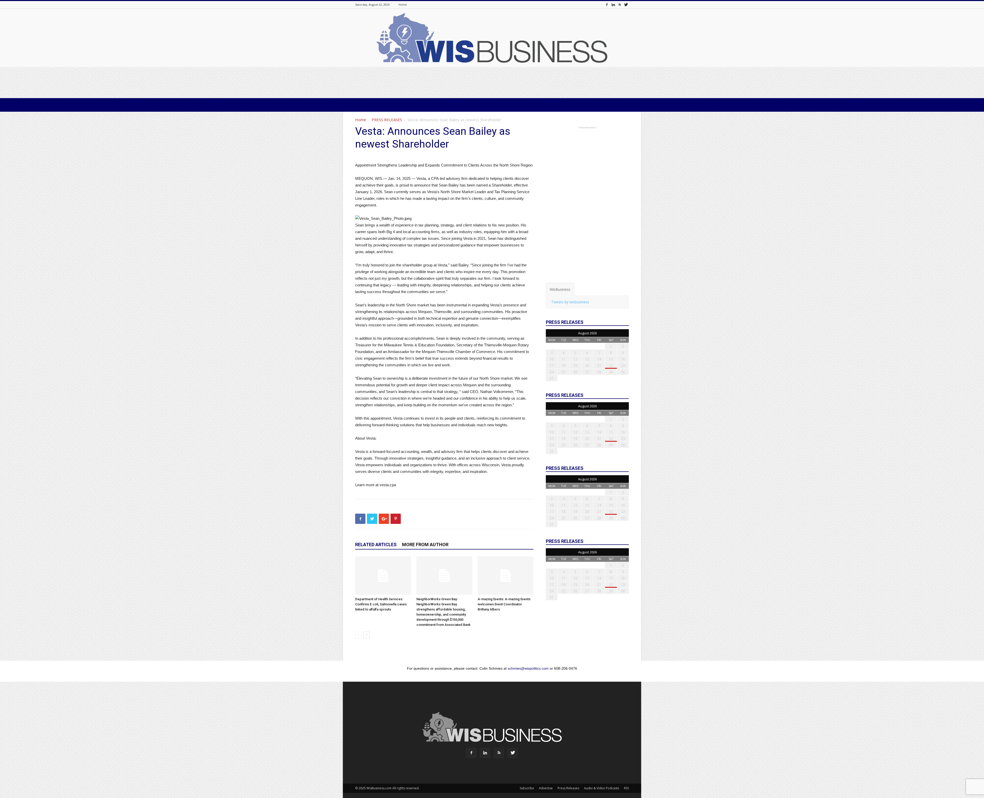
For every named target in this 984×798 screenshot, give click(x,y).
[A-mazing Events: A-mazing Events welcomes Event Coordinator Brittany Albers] (506, 575)
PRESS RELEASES (387, 119)
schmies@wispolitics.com (528, 668)
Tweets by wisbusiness (570, 301)
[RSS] (619, 4)
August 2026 (587, 333)
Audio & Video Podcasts (601, 788)
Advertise (546, 788)
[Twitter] (626, 4)
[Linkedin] (613, 4)
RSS (626, 788)
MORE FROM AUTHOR (425, 544)
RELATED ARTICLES (376, 544)
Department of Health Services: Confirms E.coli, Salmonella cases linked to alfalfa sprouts (381, 604)
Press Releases (568, 788)
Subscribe (527, 788)
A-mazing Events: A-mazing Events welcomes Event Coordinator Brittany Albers (504, 604)
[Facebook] (607, 4)
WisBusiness (560, 289)
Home (402, 4)
